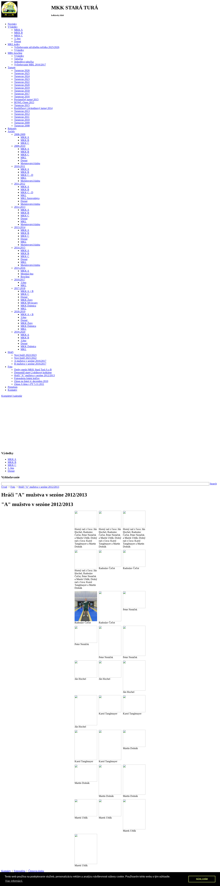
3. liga (17, 38)
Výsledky (19, 50)
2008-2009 (19, 134)
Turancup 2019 (22, 87)
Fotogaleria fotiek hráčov (27, 378)
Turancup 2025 (22, 73)
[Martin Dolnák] (134, 738)
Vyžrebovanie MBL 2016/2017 (30, 64)
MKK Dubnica (28, 305)
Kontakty (6, 871)
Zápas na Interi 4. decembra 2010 (31, 381)
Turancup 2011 (21, 117)
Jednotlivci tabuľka (24, 61)
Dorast (17, 41)
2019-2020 (19, 331)
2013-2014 (19, 227)
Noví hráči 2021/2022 (25, 358)
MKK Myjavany (29, 302)
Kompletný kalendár (11, 396)
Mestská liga (27, 273)
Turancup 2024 (22, 76)
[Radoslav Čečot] (110, 558)
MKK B (18, 32)
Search (213, 483)
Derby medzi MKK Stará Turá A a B (33, 369)
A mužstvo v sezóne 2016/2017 (30, 360)
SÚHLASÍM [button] (202, 879)
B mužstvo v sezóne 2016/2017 (30, 363)
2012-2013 (19, 207)
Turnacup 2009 (22, 122)
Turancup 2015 (22, 105)
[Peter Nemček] (134, 599)
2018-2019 (19, 311)
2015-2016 (19, 268)
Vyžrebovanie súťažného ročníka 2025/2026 (36, 47)
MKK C (18, 35)
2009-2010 (19, 146)
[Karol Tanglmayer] (110, 703)
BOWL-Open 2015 (24, 102)
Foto (12, 487)
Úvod (4, 487)
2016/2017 (19, 279)
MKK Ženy (27, 300)
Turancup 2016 (22, 96)
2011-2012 (19, 183)
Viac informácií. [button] (14, 881)
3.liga (23, 282)
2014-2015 (19, 247)
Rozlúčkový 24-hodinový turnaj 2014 (33, 108)
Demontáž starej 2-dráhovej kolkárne (33, 372)
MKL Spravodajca (30, 198)
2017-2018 (19, 288)
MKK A (18, 29)
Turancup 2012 (22, 114)
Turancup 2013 (22, 111)
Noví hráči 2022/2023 (25, 355)
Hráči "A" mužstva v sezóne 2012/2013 (34, 375)
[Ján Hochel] (86, 669)
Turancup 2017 (22, 93)
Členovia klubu (36, 871)
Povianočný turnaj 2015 (26, 99)
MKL (23, 157)
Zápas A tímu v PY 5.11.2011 (29, 384)
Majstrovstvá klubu (30, 163)
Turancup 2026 (22, 70)
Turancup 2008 (22, 125)
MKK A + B (27, 291)
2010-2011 (19, 166)
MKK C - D (27, 175)
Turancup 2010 (22, 119)
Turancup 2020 (22, 85)
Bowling (25, 276)
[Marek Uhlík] (86, 807)
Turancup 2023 (22, 79)
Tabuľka (18, 58)
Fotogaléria (19, 871)
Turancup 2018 (22, 90)
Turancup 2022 (22, 82)
